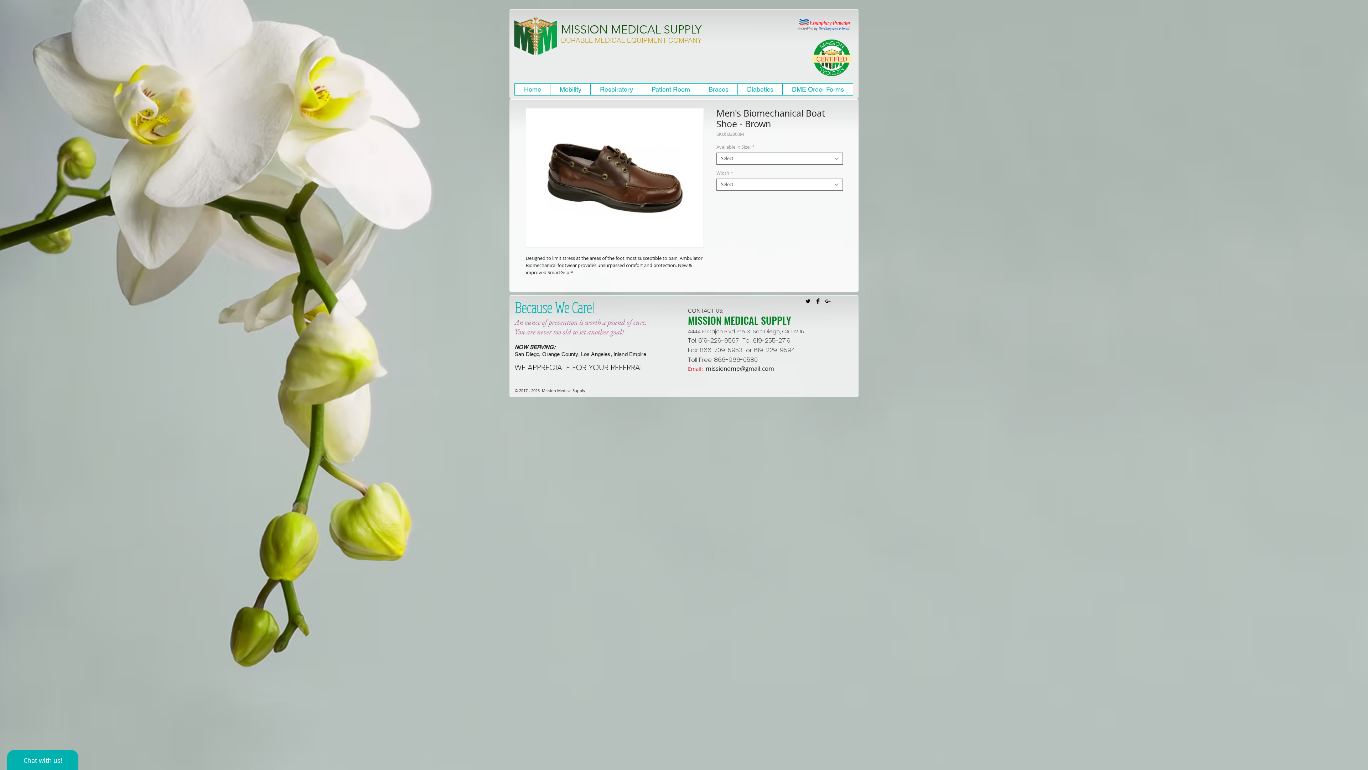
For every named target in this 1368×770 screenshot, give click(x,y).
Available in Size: (735, 147)
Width (724, 173)
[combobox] (779, 159)
